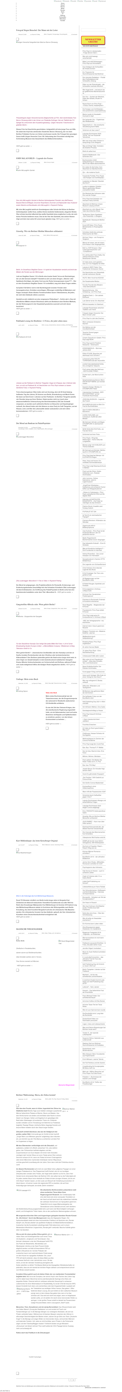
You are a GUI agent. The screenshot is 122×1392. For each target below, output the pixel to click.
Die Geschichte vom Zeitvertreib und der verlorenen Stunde (93, 273)
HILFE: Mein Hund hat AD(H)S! (93, 278)
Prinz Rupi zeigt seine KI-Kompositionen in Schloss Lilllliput (94, 616)
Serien (65, 608)
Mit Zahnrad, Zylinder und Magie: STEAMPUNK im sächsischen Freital (94, 424)
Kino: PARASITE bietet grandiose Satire (94, 812)
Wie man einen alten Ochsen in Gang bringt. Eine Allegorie (93, 141)
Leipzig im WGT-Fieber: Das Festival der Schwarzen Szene (93, 268)
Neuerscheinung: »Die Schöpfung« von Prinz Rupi (92, 291)
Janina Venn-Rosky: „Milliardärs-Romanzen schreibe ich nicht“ (94, 863)
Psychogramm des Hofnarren (92, 867)
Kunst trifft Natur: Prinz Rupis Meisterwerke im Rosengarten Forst (93, 227)
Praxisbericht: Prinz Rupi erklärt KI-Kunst (93, 611)
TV (62, 13)
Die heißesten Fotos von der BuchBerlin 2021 (92, 697)
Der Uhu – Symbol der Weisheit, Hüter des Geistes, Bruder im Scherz (93, 98)
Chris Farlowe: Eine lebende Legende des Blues (92, 569)
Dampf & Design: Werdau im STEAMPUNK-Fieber (92, 388)
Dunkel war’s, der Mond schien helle (93, 375)
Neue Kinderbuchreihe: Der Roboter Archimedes (92, 667)
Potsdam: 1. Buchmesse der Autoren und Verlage (92, 1078)
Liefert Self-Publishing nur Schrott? (91, 882)
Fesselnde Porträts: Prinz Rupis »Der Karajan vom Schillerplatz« (93, 177)
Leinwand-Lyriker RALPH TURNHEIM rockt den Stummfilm (94, 360)
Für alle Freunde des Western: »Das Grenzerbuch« (93, 286)
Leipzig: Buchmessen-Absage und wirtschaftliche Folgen (94, 801)
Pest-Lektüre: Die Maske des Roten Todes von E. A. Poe (92, 761)
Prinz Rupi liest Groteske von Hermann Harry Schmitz (92, 199)
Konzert (49, 162)
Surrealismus (58, 933)
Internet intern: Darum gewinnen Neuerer (93, 627)
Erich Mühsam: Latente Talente (93, 1059)
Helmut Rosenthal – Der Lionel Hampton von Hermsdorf (93, 555)
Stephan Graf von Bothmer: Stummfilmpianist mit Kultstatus (93, 1044)
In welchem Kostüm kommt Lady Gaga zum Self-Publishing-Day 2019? (93, 981)
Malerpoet (47, 844)
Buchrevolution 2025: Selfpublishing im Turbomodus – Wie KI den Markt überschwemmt (94, 162)
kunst (35, 429)
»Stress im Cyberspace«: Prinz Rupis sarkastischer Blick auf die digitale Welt (94, 494)
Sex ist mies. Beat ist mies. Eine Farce (93, 752)
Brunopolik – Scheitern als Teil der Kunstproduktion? (94, 898)
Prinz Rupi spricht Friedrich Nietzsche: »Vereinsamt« (92, 344)
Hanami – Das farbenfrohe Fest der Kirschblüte (93, 991)
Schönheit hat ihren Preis (91, 434)
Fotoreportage (55, 34)
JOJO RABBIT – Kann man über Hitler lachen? (93, 822)
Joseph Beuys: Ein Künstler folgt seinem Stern (93, 769)
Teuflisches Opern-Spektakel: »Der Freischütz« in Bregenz (92, 215)
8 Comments (74, 683)
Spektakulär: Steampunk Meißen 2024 (94, 221)
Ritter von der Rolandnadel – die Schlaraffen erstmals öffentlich (93, 85)
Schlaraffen (62, 17)
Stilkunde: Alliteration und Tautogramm (91, 687)
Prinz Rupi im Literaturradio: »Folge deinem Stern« (92, 52)
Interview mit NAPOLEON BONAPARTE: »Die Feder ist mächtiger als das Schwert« (92, 501)
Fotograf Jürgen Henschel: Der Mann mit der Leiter (37, 30)
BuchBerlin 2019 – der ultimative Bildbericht (94, 858)
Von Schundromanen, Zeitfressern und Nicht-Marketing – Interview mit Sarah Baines (94, 892)
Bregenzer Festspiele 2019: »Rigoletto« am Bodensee (92, 933)
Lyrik (53, 933)
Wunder (62, 10)
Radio (62, 12)
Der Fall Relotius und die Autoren (94, 1063)
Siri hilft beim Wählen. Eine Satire (94, 707)
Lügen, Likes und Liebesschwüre (94, 1024)
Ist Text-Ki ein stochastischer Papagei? (92, 516)
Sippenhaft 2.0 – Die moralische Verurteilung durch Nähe (93, 126)
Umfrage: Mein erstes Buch (27, 679)
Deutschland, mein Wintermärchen (89, 1049)
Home (62, 3)
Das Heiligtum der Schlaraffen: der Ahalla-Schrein (93, 68)
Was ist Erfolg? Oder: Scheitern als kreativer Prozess (93, 147)
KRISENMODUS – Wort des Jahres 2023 (92, 349)
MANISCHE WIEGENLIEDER (29, 929)
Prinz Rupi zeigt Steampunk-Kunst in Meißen (94, 467)
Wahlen (67, 1099)
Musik (52, 162)
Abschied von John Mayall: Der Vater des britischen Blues (93, 210)
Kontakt (62, 20)
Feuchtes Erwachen (89, 724)
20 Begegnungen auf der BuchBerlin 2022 (91, 579)
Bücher (63, 7)
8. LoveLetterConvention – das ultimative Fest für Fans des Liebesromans (93, 959)
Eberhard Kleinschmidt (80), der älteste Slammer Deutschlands (93, 828)
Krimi (59, 608)
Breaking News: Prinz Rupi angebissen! (92, 643)
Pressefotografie (63, 34)
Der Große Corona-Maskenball (93, 783)
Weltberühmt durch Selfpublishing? (89, 637)
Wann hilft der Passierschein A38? (94, 791)
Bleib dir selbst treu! (89, 151)
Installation (31, 429)
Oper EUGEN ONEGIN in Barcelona (91, 411)
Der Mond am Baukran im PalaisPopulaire (33, 423)
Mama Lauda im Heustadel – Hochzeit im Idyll (92, 115)
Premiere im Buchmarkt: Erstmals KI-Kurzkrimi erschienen (94, 600)
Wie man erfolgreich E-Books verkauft (92, 681)
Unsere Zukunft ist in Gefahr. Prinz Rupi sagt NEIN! (94, 338)
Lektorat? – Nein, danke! (91, 987)
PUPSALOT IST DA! (89, 511)
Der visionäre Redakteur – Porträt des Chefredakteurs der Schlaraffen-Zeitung (94, 79)
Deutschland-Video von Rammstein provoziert (90, 1019)
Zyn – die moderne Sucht (91, 172)
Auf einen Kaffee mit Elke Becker (94, 1001)
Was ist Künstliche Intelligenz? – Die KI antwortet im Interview (93, 549)
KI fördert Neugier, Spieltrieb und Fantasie (94, 584)
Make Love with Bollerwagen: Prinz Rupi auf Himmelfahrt (92, 62)
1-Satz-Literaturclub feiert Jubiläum (91, 720)
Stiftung (62, 15)
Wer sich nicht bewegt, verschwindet (90, 57)
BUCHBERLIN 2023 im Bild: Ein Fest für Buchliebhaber (94, 405)
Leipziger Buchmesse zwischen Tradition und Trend (93, 309)
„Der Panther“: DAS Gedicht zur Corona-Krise (93, 778)
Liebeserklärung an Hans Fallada (94, 887)
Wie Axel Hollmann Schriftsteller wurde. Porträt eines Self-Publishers (93, 908)
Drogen (49, 608)
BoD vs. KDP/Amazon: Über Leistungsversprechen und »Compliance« (92, 249)
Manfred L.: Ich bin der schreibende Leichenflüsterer (92, 975)
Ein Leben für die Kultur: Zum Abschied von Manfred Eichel (92, 168)
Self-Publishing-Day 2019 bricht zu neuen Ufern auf (93, 965)
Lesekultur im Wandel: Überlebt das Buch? (93, 182)
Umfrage (64, 683)
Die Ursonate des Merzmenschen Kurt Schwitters (94, 833)
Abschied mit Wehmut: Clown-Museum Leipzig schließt (93, 205)
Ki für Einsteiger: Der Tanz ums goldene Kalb (93, 574)
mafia (62, 608)
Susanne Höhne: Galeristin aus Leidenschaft (93, 1039)
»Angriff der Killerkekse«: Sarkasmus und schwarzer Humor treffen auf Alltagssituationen (94, 487)
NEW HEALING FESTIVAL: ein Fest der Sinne (93, 430)
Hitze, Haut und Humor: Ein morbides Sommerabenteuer (92, 461)
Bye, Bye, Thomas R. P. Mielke (93, 747)
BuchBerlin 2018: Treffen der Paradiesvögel (92, 1083)
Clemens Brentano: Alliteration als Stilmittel (94, 521)
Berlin (45, 34)
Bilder (62, 8)
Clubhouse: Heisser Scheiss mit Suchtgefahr (93, 734)
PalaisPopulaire (40, 429)
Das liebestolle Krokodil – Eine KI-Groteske (94, 544)
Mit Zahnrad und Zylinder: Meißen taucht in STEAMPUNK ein (94, 451)
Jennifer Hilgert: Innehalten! (92, 948)
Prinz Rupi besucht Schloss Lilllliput (92, 715)
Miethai (48, 235)
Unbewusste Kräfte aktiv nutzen (93, 656)
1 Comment (74, 608)
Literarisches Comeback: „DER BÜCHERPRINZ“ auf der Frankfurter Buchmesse (93, 394)
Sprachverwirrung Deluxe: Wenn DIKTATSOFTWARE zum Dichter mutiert (94, 381)
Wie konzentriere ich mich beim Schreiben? (93, 939)
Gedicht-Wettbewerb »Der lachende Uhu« (91, 156)
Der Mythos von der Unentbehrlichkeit (89, 328)
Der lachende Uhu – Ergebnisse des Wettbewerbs (93, 120)
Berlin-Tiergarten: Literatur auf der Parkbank (94, 970)
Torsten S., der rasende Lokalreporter (90, 1034)
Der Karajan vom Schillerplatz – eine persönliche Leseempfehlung (94, 110)
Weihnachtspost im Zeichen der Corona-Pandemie (93, 739)
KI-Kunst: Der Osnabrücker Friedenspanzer (92, 595)
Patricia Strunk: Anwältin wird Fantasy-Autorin (92, 507)
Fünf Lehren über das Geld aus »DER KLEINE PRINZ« (93, 370)
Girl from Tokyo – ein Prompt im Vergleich (93, 238)
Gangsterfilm (54, 608)
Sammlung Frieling (59, 844)
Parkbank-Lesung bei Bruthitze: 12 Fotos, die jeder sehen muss (41, 320)
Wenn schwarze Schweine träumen (92, 323)
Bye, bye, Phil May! (89, 765)
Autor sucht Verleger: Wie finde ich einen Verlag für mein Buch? (94, 676)
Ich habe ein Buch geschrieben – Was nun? (94, 729)
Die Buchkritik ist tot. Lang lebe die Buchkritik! (93, 1014)
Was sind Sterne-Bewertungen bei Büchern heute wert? (94, 1028)
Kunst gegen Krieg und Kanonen (94, 672)
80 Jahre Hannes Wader (91, 647)
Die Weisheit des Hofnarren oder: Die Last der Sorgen (94, 194)
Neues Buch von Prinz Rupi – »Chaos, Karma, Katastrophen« (93, 104)
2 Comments (74, 34)
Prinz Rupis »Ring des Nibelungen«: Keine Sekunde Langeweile (93, 439)
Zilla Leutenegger (49, 429)
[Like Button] (17, 39)
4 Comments (74, 235)
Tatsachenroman (58, 683)
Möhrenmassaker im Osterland (93, 304)
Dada (46, 933)
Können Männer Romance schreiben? (91, 852)
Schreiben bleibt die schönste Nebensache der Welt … (93, 233)
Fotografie (49, 34)
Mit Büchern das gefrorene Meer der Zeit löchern (93, 692)
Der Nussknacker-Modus (91, 281)
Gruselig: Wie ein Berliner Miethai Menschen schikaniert (39, 231)
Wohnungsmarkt (54, 235)
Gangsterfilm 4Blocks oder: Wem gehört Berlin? (35, 604)
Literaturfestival (52, 325)
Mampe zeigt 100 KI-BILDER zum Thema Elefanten (94, 446)
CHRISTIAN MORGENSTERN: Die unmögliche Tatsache (93, 365)
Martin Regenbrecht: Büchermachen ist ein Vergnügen (94, 539)
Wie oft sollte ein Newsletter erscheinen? (92, 919)
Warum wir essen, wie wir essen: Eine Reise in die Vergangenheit (94, 243)
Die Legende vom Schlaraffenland (94, 564)
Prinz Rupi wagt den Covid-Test (93, 744)
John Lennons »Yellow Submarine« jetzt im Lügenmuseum (90, 480)
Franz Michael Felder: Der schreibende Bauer (91, 997)
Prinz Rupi (54, 1099)
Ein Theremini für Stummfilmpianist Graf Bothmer (93, 73)
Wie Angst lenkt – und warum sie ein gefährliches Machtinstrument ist (94, 91)
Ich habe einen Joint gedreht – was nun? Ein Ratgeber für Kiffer (94, 263)
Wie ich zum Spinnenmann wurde (94, 1010)
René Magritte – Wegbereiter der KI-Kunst (94, 606)
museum (52, 844)
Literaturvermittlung (61, 325)
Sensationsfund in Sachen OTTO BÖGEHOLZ (94, 560)
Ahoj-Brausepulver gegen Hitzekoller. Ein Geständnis (92, 928)
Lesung (46, 325)
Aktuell (63, 5)
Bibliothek (63, 19)
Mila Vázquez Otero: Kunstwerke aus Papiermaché (94, 1055)
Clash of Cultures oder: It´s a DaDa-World (92, 877)
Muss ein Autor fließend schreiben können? (94, 953)
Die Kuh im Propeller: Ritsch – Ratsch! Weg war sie (93, 847)
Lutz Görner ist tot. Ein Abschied (93, 301)
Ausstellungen (21, 429)
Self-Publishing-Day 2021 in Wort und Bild (94, 702)
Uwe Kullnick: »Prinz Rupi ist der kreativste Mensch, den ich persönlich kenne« (94, 532)
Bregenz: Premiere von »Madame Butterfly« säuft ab (94, 632)
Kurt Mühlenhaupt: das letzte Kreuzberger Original (37, 840)
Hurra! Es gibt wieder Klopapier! (93, 774)
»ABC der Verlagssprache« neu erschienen (93, 621)
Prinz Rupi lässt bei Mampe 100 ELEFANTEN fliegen (93, 456)
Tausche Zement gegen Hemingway (90, 333)
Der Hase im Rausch (90, 902)
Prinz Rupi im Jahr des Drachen (93, 318)
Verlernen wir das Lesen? (91, 130)
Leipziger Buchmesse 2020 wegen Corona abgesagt (92, 806)
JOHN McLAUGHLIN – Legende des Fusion (34, 158)
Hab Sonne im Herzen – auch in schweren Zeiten (93, 872)
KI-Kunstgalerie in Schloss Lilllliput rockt (91, 590)
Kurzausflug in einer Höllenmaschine (89, 787)
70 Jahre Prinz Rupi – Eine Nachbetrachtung (92, 651)
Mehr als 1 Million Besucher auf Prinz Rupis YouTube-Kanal (93, 1072)
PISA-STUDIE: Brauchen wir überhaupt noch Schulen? (92, 354)
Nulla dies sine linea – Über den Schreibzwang (93, 914)
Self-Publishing (69, 325)
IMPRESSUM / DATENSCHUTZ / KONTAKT (95, 1387)
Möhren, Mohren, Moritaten (92, 756)
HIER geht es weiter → (24, 146)
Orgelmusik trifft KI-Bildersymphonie (89, 526)
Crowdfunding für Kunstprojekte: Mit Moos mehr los (93, 1067)
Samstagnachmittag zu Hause (93, 710)
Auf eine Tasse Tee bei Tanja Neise (92, 1005)
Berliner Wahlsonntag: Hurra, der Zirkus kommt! (36, 1095)
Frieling (49, 933)
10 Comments (74, 326)
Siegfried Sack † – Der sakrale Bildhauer (93, 296)
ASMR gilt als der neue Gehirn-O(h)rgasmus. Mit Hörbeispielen (93, 842)
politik (49, 1099)
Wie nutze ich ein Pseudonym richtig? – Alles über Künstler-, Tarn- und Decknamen (93, 661)
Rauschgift (50, 683)
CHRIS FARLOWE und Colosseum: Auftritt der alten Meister (92, 417)
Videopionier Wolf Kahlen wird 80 (94, 837)
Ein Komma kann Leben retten (93, 923)
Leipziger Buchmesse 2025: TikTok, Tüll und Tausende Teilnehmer (92, 135)
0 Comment (74, 162)
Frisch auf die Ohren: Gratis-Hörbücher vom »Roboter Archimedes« (92, 473)
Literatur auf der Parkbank (44, 397)
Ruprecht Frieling (36, 34)
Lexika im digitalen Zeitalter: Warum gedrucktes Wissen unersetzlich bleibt (92, 188)
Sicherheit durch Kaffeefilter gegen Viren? (92, 796)
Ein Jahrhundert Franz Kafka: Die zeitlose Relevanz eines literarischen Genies (94, 256)
